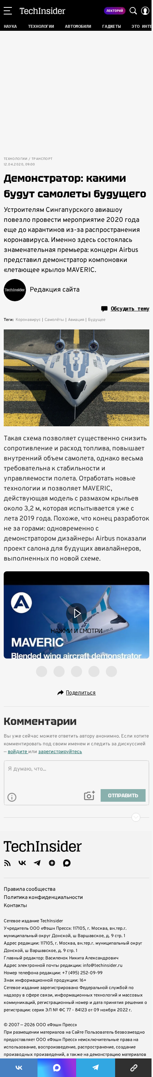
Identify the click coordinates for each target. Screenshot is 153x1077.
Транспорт (42, 159)
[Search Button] (133, 11)
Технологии (15, 159)
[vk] (22, 863)
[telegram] (37, 863)
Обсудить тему (130, 308)
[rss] (7, 863)
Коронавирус (28, 319)
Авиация (76, 319)
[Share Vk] (19, 1067)
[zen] (52, 863)
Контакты (15, 906)
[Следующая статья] (76, 817)
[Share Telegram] (95, 1067)
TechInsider (42, 10)
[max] (67, 863)
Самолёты (54, 319)
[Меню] (8, 11)
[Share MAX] (57, 1067)
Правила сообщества (29, 889)
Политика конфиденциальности (43, 897)
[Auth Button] (145, 11)
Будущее (96, 319)
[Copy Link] (134, 1067)
